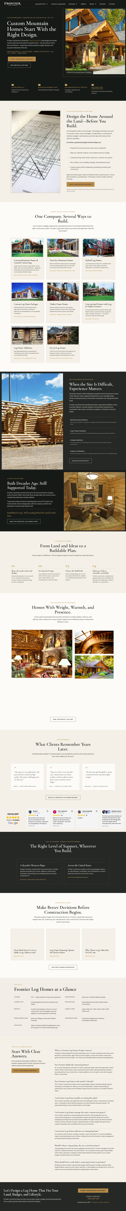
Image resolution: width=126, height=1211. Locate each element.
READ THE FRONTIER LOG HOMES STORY (24, 521)
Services (72, 4)
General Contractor (34, 41)
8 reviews (16, 820)
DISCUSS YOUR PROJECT (80, 461)
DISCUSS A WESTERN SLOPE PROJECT (33, 879)
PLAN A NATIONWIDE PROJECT (78, 877)
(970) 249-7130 (93, 1199)
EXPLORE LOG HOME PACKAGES (25, 316)
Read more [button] (56, 826)
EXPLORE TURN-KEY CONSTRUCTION (62, 270)
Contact (112, 4)
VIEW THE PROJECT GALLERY (63, 719)
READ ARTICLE (19, 956)
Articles (102, 4)
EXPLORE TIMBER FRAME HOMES (61, 314)
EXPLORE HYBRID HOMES (93, 270)
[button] (123, 818)
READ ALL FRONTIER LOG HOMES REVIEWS (63, 797)
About (92, 4)
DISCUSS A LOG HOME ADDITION (25, 358)
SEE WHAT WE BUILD (92, 319)
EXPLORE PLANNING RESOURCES (63, 967)
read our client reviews (100, 1202)
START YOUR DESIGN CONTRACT (21, 59)
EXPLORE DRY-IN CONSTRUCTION (61, 358)
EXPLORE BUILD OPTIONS (19, 65)
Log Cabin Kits (40, 4)
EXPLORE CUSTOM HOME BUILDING (26, 275)
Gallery (83, 4)
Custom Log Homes (58, 4)
